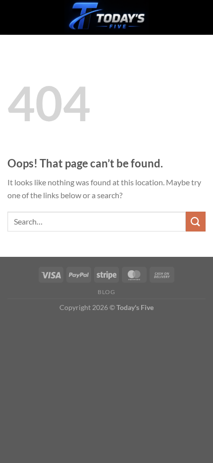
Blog (106, 292)
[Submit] (196, 221)
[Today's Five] (106, 17)
